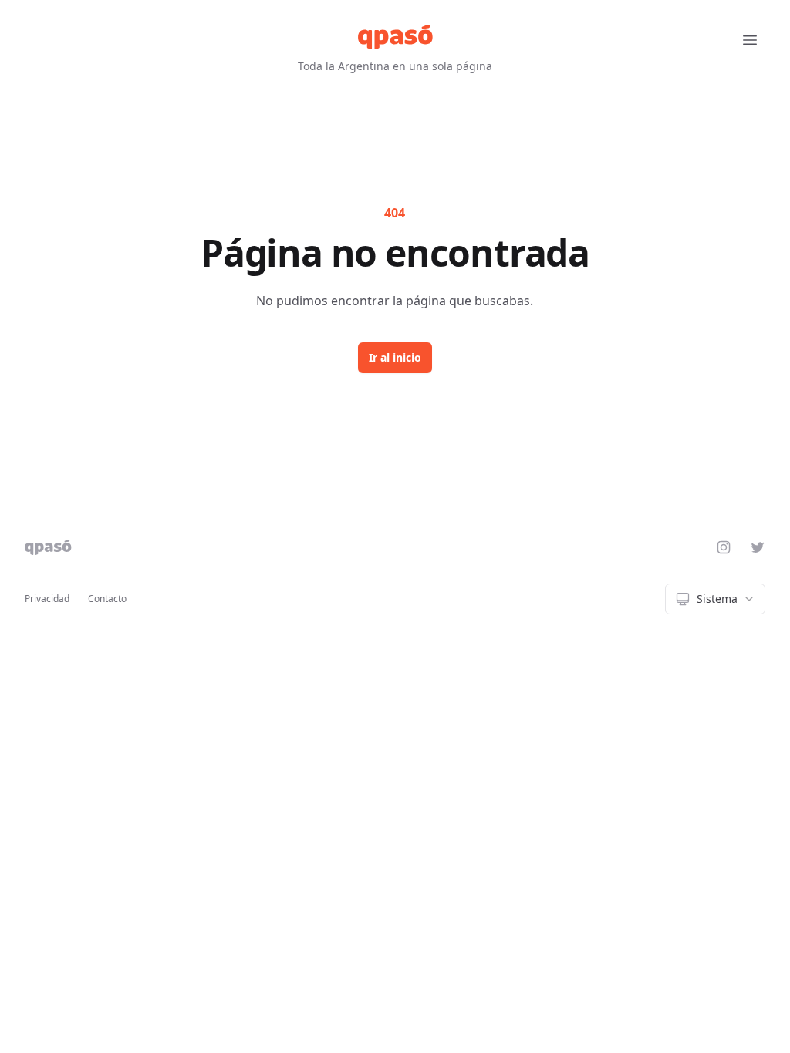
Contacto (107, 598)
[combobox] (715, 599)
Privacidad (47, 598)
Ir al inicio (395, 357)
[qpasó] (395, 37)
